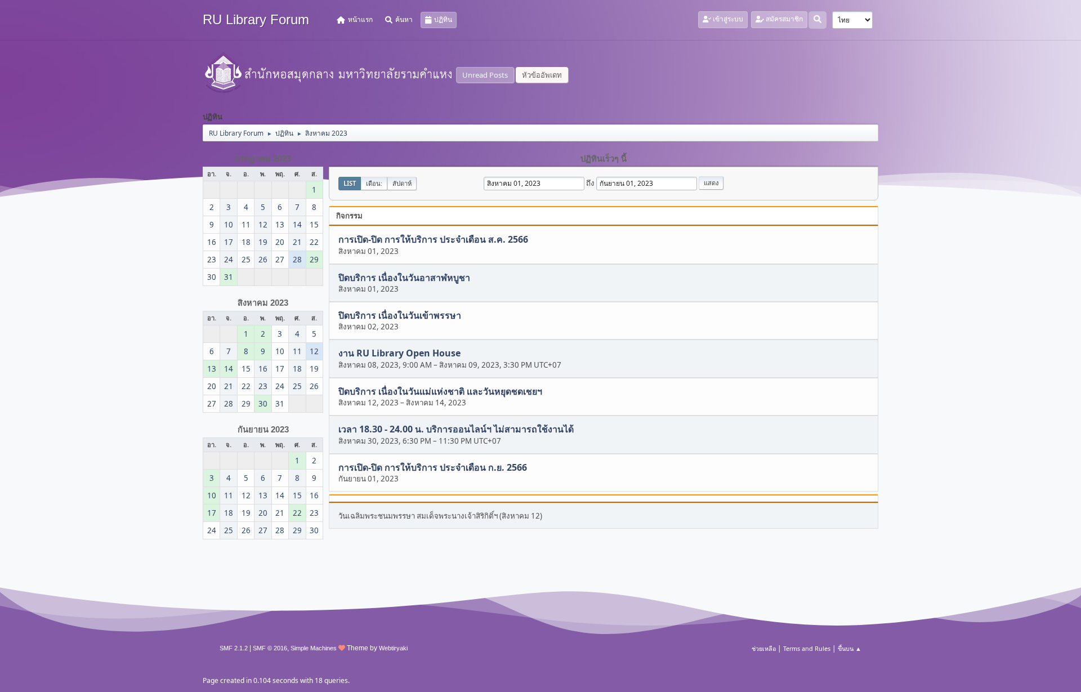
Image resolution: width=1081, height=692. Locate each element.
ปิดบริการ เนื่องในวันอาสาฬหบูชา (404, 277)
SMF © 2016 (270, 648)
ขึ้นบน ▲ (849, 648)
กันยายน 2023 (263, 429)
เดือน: (374, 183)
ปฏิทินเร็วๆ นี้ (603, 158)
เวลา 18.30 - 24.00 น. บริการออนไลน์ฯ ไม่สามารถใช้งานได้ (456, 429)
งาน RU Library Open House (399, 353)
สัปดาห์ (402, 183)
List (349, 183)
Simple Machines (314, 648)
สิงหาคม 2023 (263, 302)
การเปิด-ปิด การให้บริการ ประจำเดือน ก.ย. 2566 (432, 467)
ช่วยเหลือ (764, 648)
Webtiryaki (393, 648)
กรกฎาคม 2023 (263, 158)
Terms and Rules (806, 648)
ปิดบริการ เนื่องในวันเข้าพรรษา (399, 315)
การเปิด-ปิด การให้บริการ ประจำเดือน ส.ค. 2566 (433, 240)
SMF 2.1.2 (234, 648)
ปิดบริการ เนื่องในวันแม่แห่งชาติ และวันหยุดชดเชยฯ (440, 391)
